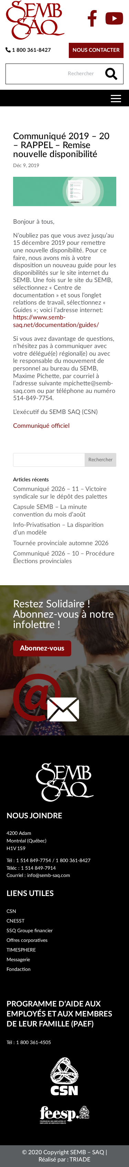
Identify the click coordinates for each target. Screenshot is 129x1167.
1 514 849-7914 (38, 868)
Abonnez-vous (42, 648)
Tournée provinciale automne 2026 (60, 543)
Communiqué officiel (41, 426)
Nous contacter (96, 50)
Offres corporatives (27, 940)
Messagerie (18, 959)
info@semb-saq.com (48, 875)
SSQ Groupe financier (30, 930)
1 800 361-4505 (33, 1042)
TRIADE (79, 1160)
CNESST (15, 921)
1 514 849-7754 (33, 860)
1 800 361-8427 (31, 50)
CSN (11, 911)
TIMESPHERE (21, 950)
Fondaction (19, 969)
